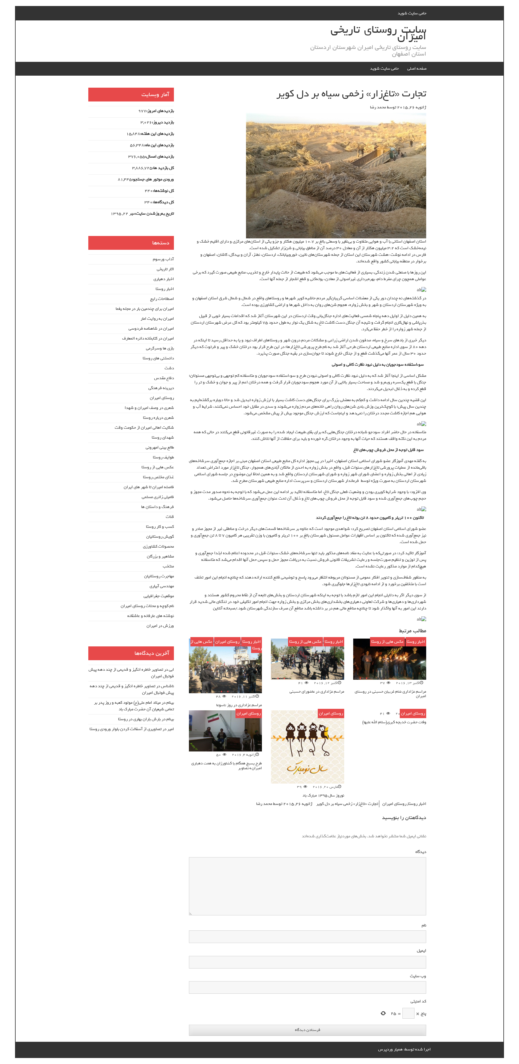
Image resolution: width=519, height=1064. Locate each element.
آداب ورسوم (163, 259)
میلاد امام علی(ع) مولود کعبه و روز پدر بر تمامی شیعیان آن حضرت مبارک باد (134, 706)
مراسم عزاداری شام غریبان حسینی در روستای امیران (390, 693)
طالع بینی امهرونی (160, 447)
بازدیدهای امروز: (160, 111)
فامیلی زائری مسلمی (158, 497)
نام (424, 925)
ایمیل (421, 951)
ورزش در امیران (160, 625)
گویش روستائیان (160, 536)
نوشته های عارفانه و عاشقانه (150, 615)
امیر (170, 729)
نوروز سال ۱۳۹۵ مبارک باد (323, 795)
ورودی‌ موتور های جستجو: (153, 179)
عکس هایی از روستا (387, 641)
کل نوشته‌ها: (163, 191)
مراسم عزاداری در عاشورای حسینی (317, 691)
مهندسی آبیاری (162, 586)
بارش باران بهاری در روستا (139, 719)
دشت (169, 368)
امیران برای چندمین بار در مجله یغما (145, 308)
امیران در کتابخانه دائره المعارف (148, 338)
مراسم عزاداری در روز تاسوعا (239, 705)
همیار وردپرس (390, 1049)
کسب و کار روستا (160, 526)
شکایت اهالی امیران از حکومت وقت (144, 427)
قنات (170, 516)
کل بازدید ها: (163, 168)
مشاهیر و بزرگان (160, 556)
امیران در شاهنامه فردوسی (151, 328)
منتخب (168, 566)
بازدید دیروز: (163, 122)
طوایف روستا (163, 457)
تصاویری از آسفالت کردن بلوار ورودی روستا (126, 729)
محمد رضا (378, 107)
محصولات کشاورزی (158, 546)
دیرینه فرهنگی (161, 388)
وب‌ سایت (418, 976)
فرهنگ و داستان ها (157, 506)
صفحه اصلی (416, 68)
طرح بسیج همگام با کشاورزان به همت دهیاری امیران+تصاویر (226, 765)
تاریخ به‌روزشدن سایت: (154, 213)
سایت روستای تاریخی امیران (378, 33)
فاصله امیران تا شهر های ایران (149, 487)
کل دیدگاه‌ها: (163, 202)
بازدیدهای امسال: (159, 156)
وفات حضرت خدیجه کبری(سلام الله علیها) (394, 722)
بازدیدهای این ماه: (159, 145)
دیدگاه (419, 852)
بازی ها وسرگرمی (160, 348)
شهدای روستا (163, 437)
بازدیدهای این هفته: (157, 134)
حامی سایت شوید (412, 13)
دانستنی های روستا (158, 358)
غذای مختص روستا (158, 477)
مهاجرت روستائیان (159, 576)
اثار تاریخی (165, 269)
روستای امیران (227, 641)
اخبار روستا (416, 641)
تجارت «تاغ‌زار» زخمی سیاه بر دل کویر (347, 803)
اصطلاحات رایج (162, 298)
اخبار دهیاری (163, 279)
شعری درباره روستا (158, 417)
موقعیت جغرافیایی (159, 596)
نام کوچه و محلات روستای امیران (147, 606)
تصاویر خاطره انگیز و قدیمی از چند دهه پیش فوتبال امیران (131, 673)
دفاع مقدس (164, 378)
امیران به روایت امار (157, 318)
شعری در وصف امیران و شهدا (149, 407)
